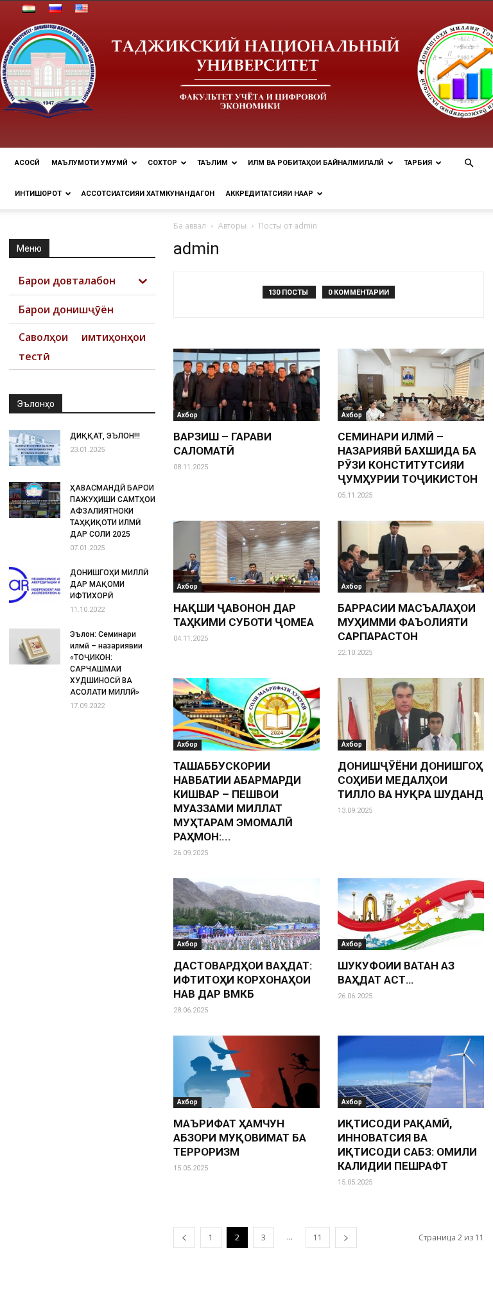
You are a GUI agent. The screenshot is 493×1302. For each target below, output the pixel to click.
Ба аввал (189, 225)
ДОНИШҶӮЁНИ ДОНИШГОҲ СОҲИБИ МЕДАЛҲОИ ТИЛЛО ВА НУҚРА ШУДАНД (410, 780)
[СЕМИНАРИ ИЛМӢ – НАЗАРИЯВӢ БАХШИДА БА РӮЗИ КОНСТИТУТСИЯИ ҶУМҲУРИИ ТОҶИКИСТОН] (411, 385)
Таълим (212, 163)
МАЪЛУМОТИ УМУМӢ (89, 163)
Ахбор (187, 415)
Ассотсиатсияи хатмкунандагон (148, 193)
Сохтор (162, 163)
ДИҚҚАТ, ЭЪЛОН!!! (105, 435)
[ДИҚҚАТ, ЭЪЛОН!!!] (34, 448)
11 (317, 1237)
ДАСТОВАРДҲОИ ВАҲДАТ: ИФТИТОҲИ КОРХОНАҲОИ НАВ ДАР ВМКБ (242, 979)
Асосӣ (27, 163)
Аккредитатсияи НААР (269, 193)
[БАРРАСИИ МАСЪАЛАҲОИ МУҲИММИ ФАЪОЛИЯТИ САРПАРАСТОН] (411, 557)
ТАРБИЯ (418, 163)
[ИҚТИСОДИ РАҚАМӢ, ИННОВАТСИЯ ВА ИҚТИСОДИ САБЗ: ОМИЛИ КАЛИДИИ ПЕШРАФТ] (411, 1072)
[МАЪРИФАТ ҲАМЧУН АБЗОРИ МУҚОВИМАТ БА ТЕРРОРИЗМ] (246, 1072)
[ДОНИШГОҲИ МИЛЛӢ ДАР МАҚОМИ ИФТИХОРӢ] (34, 585)
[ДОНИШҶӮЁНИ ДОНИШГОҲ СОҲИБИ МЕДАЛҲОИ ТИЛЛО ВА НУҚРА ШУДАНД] (411, 714)
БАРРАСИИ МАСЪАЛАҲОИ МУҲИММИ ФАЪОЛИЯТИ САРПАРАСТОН (407, 622)
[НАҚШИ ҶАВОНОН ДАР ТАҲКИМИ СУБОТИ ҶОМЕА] (246, 557)
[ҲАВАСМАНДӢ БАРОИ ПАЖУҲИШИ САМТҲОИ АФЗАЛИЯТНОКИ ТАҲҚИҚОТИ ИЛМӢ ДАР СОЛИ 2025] (34, 500)
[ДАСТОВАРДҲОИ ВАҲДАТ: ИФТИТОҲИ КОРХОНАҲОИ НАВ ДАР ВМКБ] (246, 914)
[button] (468, 163)
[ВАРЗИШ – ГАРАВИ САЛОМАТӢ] (246, 385)
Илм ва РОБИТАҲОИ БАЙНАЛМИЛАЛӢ (316, 163)
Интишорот (38, 193)
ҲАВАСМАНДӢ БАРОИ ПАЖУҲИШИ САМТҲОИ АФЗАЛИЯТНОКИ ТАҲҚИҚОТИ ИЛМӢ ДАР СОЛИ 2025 (112, 511)
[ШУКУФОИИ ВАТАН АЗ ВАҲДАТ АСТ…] (411, 914)
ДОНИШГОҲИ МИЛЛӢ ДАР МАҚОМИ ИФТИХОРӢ (109, 584)
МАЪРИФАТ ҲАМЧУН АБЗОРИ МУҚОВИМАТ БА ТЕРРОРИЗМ (239, 1137)
